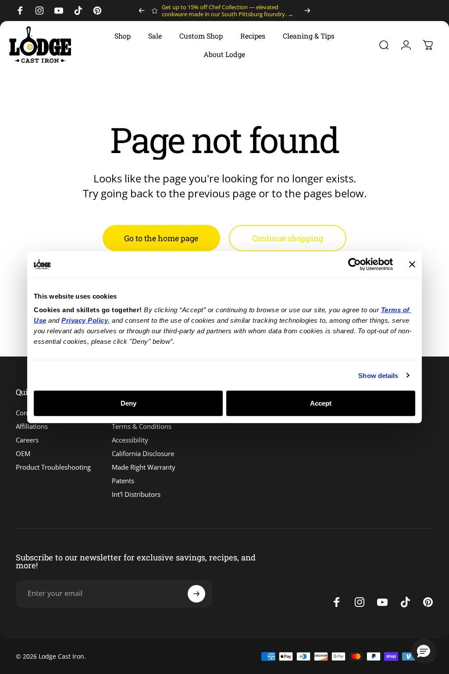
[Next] (307, 10)
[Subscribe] (196, 594)
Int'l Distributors (136, 494)
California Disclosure (143, 453)
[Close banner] (412, 264)
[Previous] (141, 10)
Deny (128, 403)
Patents (123, 481)
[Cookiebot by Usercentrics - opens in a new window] (354, 264)
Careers (27, 440)
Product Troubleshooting (53, 467)
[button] (423, 650)
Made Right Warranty (143, 467)
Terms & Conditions (141, 426)
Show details (378, 375)
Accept (320, 403)
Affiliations (32, 426)
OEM (23, 453)
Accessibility (130, 440)
